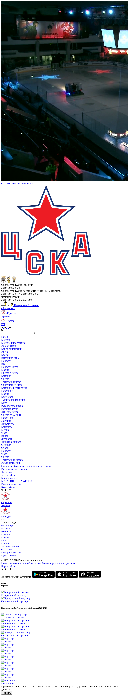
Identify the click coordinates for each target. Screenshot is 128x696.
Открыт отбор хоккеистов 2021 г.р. (21, 183)
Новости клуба (9, 366)
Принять (7, 693)
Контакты (6, 426)
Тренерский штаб (11, 381)
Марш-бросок (9, 478)
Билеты (5, 528)
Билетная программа (13, 342)
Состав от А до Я (11, 414)
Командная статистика (14, 387)
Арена (4, 351)
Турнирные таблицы (13, 399)
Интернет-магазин (11, 552)
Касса (4, 354)
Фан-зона (6, 549)
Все (3, 363)
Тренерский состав (12, 459)
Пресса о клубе (9, 372)
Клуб (4, 540)
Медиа (5, 543)
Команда (6, 534)
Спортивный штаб (11, 384)
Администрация (10, 462)
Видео (4, 435)
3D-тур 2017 (8, 475)
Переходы (7, 390)
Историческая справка (14, 469)
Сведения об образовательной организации (26, 466)
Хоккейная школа (11, 546)
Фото (4, 432)
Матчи (5, 369)
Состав (5, 378)
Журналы (6, 438)
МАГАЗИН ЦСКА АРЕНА (16, 481)
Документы (7, 423)
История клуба (9, 408)
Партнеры (7, 417)
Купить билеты (10, 555)
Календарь (7, 396)
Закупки (6, 420)
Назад (4, 336)
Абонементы (8, 345)
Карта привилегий (11, 348)
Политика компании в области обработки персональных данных (38, 563)
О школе (6, 444)
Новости (6, 450)
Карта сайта (8, 566)
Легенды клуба (9, 411)
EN (3, 324)
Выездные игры (10, 357)
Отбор (4, 447)
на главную (8, 525)
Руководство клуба (12, 405)
